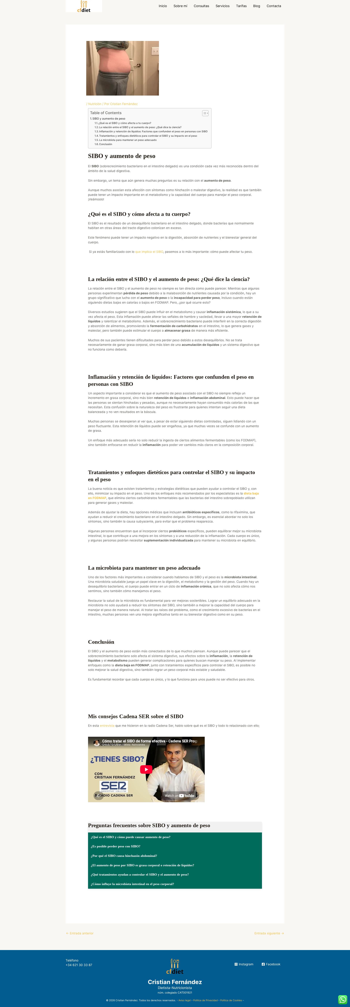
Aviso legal (184, 1000)
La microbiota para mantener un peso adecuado (128, 140)
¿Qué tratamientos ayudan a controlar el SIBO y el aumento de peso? (140, 874)
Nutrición (94, 104)
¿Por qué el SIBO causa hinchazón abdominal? (124, 856)
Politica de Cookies (231, 1000)
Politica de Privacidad (205, 1000)
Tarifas (241, 6)
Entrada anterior (80, 933)
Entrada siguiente (269, 933)
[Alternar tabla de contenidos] (203, 113)
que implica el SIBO (149, 252)
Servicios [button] (223, 6)
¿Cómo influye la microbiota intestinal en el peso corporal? (132, 884)
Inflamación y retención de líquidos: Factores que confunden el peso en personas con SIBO (153, 131)
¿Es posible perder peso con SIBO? (115, 846)
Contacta (274, 6)
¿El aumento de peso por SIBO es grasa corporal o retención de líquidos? (142, 865)
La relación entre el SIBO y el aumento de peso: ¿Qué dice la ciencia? (140, 127)
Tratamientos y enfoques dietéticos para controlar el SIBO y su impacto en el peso (148, 135)
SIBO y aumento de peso (108, 118)
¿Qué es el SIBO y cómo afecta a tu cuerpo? (124, 123)
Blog (256, 6)
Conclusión (105, 144)
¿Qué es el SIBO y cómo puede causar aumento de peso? (130, 837)
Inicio (163, 6)
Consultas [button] (201, 6)
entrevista (107, 725)
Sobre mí (180, 6)
